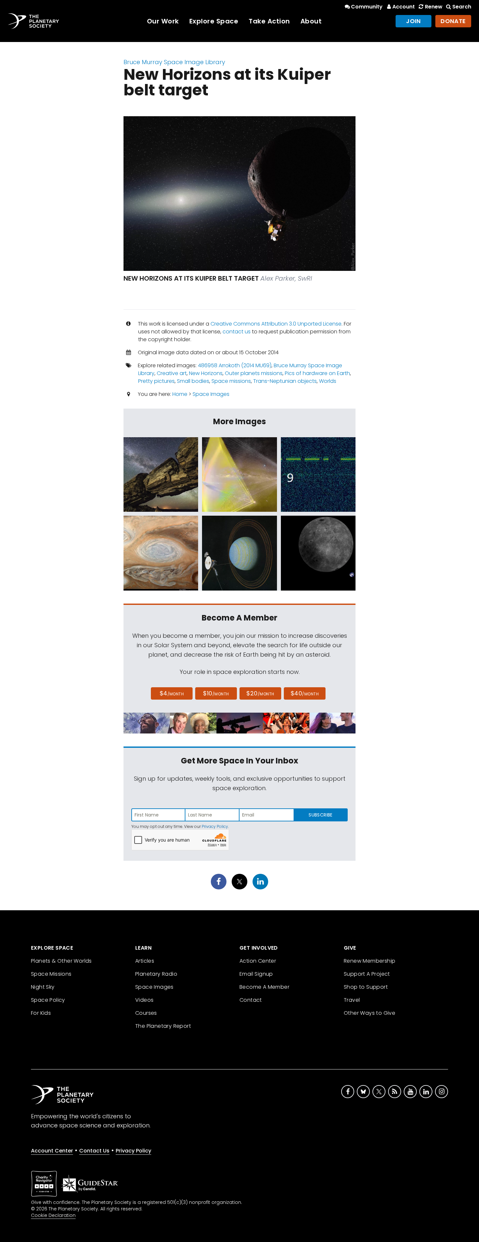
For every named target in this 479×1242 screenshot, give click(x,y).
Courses (146, 1013)
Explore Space (214, 21)
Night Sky (43, 987)
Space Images (211, 394)
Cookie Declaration (53, 1215)
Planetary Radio (156, 974)
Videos (144, 1000)
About (311, 21)
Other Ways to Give (369, 1013)
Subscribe (320, 815)
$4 (172, 693)
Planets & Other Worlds (61, 961)
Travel (352, 1000)
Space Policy (48, 1000)
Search (461, 6)
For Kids (41, 1013)
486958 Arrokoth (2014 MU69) (234, 365)
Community (367, 6)
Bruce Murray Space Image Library (174, 62)
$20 (260, 693)
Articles (144, 961)
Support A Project (367, 974)
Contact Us (94, 1150)
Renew (433, 6)
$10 (216, 693)
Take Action (269, 21)
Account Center (52, 1150)
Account (403, 6)
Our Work (163, 21)
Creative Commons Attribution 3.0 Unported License (275, 324)
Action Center (258, 961)
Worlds (327, 381)
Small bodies (193, 381)
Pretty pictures (156, 381)
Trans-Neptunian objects (285, 381)
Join (413, 21)
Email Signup (256, 974)
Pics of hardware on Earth (317, 373)
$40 (305, 693)
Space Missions (51, 974)
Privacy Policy (215, 826)
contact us (237, 331)
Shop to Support (366, 987)
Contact (251, 1000)
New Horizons (206, 373)
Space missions (231, 381)
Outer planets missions (254, 373)
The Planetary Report (163, 1026)
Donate (453, 21)
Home (179, 394)
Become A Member (264, 987)
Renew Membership (369, 961)
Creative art (172, 373)
